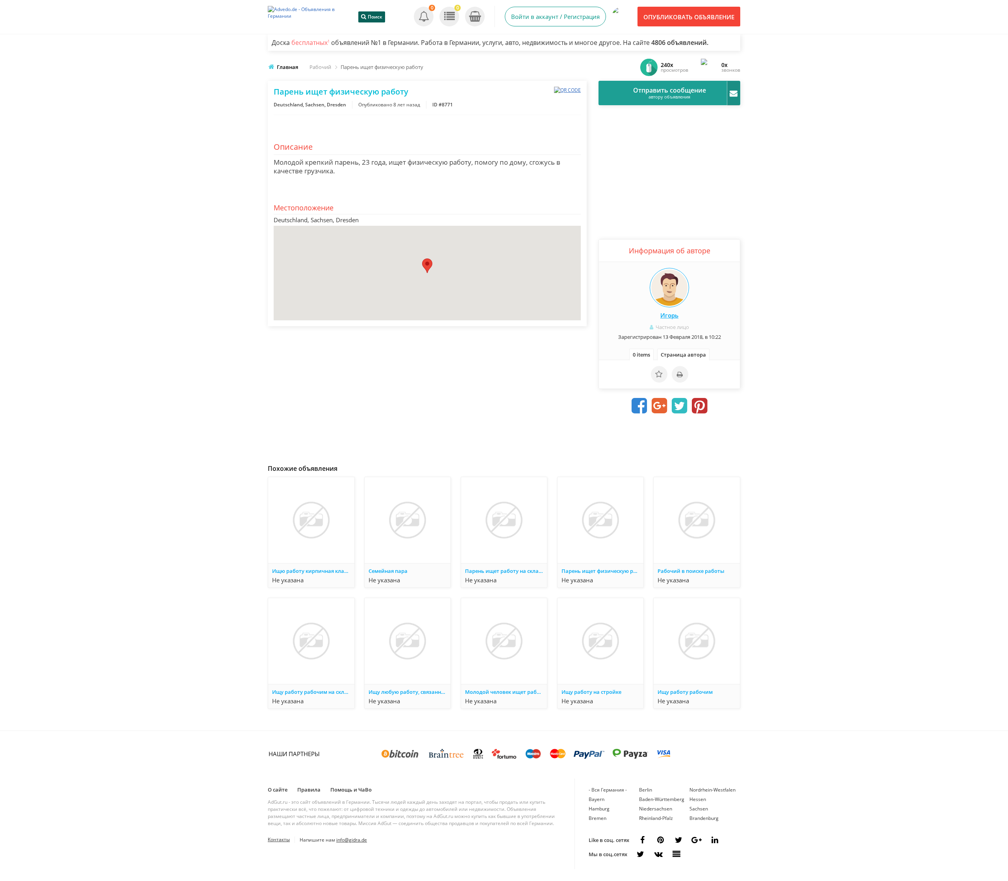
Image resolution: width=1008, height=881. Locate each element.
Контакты (279, 839)
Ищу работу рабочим (685, 691)
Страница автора (683, 354)
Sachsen (698, 808)
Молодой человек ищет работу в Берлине (506, 691)
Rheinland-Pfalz (656, 818)
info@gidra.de (351, 839)
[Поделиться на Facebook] (639, 406)
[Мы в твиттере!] (640, 854)
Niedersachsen (655, 808)
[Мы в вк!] (658, 854)
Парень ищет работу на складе (505, 570)
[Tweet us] (678, 840)
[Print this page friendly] (680, 374)
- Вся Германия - (608, 789)
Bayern (596, 799)
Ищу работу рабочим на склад (311, 691)
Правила (309, 789)
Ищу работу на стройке (591, 691)
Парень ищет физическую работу (602, 570)
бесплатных (310, 42)
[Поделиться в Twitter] (679, 406)
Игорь (669, 315)
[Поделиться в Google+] (696, 840)
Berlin (645, 789)
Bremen (597, 818)
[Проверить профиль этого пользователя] (669, 287)
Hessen (697, 799)
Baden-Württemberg (661, 799)
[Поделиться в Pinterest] (699, 406)
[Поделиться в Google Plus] (659, 406)
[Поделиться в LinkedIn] (715, 840)
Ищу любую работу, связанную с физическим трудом (409, 691)
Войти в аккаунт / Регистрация (555, 16)
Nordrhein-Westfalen (712, 789)
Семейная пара (388, 570)
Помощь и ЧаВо (351, 789)
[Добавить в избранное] (659, 374)
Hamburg (599, 808)
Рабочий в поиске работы (691, 570)
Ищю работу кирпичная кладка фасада (313, 570)
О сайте (277, 789)
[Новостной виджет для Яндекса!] (676, 854)
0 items (641, 354)
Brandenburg (704, 818)
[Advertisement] (427, 393)
